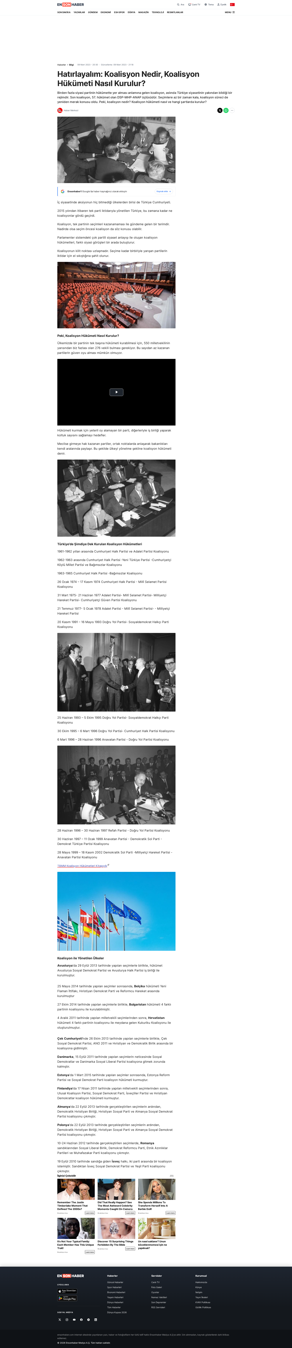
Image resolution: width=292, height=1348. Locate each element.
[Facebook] (81, 1319)
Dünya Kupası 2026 (117, 1312)
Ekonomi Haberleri (116, 1292)
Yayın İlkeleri (201, 1297)
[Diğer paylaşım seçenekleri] (232, 110)
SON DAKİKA (63, 12)
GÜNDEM (93, 12)
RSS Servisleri (158, 1307)
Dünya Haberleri (115, 1302)
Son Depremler (158, 1302)
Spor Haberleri (114, 1287)
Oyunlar (155, 1292)
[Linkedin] (95, 1319)
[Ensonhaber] (70, 5)
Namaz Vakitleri (159, 1297)
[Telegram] (88, 1319)
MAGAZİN (143, 12)
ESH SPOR (119, 12)
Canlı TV (155, 1282)
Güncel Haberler (115, 1282)
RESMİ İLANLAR (175, 12)
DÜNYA (131, 12)
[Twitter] (59, 1319)
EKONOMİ (106, 12)
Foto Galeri (156, 1287)
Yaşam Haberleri (115, 1297)
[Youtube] (74, 1319)
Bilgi (71, 64)
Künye (198, 1287)
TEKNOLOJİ (158, 12)
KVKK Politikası (202, 1302)
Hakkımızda (201, 1282)
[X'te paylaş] (219, 110)
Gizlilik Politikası (203, 1307)
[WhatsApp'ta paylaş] (226, 110)
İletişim (198, 1292)
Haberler (61, 64)
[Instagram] (67, 1319)
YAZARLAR (79, 12)
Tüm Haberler (114, 1307)
